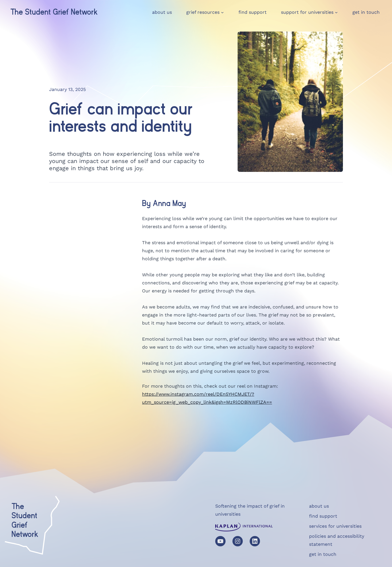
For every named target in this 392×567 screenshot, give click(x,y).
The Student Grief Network (54, 12)
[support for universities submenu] (336, 12)
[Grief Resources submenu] (222, 12)
